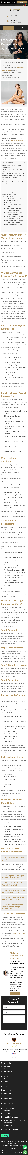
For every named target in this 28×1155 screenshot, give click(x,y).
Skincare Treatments (9, 1108)
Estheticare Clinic (9, 2)
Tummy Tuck (7, 1081)
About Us (8, 1141)
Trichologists (7, 1110)
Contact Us (23, 1141)
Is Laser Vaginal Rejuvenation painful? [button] (13, 859)
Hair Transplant (8, 1101)
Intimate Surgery (8, 1105)
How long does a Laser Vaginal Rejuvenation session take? (14, 209)
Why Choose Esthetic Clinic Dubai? (13, 198)
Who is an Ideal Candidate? (10, 177)
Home (2, 48)
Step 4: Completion (11, 192)
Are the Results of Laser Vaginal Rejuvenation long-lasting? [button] (14, 891)
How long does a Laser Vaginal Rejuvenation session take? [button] (13, 877)
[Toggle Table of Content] (23, 163)
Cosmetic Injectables (9, 1096)
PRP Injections (7, 1079)
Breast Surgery (8, 1093)
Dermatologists (8, 1113)
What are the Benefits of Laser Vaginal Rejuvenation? (14, 213)
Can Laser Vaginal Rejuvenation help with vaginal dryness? (15, 221)
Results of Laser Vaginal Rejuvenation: (13, 173)
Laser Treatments (8, 1103)
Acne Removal (7, 1076)
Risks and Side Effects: (9, 196)
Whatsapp (22, 2)
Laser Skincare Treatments (13, 48)
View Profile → (15, 993)
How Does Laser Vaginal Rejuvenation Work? (13, 183)
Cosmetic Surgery (8, 1098)
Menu (24, 27)
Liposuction (7, 1069)
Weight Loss (7, 1083)
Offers (3, 5)
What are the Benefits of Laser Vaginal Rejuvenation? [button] (13, 884)
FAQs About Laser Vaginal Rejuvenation (11, 201)
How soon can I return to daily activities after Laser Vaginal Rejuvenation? (14, 226)
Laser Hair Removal (9, 1074)
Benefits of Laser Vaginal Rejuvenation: (13, 175)
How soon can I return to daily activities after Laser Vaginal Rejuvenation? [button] (13, 907)
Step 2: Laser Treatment (12, 188)
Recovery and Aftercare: (10, 194)
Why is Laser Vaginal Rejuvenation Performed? (12, 170)
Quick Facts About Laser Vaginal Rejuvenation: (12, 166)
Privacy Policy (10, 1147)
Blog (18, 1141)
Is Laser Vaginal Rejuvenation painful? (14, 205)
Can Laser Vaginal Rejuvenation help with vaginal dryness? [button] (13, 898)
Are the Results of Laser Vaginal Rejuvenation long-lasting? (15, 217)
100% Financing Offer (14, 1143)
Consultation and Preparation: (11, 180)
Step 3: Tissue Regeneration (13, 190)
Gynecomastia (7, 1086)
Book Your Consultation (13, 230)
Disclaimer (18, 1147)
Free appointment (8, 27)
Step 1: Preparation (11, 186)
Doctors (13, 1141)
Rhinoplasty (7, 1066)
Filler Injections (8, 1071)
